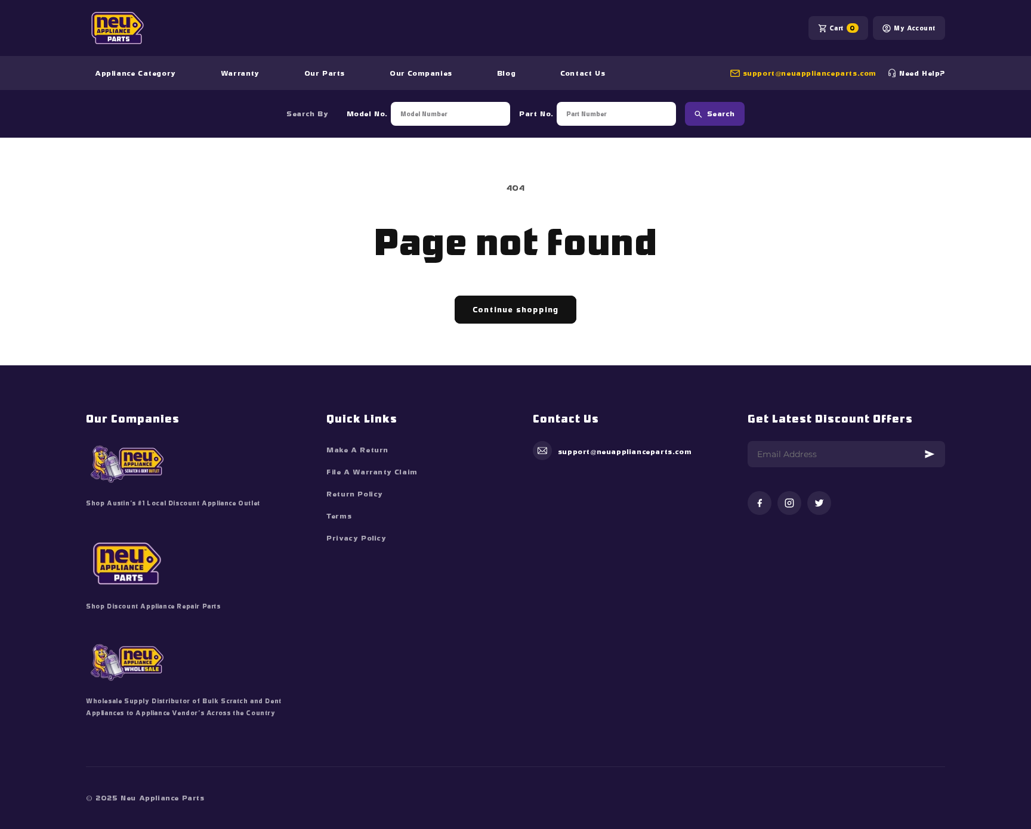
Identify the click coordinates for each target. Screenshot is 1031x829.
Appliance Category (135, 73)
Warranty (240, 73)
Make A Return (357, 450)
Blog (506, 73)
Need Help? (922, 73)
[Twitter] (819, 504)
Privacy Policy (356, 538)
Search (721, 114)
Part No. (536, 114)
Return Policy (354, 494)
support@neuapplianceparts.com (809, 73)
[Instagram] (789, 504)
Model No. (367, 114)
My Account (915, 28)
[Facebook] (759, 504)
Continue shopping (515, 309)
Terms (338, 516)
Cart (842, 28)
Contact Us (582, 73)
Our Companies (421, 73)
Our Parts (324, 73)
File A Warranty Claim (372, 472)
